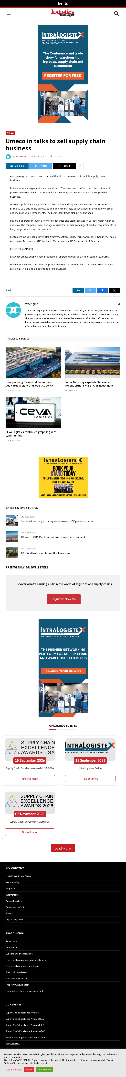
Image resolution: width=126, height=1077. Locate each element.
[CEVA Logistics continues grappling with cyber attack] (33, 412)
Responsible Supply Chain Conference (25, 1037)
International (12, 894)
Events (9, 913)
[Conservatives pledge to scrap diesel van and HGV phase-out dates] (12, 520)
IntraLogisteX (13, 1043)
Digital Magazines (14, 919)
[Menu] (9, 13)
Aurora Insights (14, 900)
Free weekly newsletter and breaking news (28, 959)
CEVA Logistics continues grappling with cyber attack (31, 433)
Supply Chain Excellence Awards (22, 1012)
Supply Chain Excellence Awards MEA (25, 1025)
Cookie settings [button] (13, 1069)
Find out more (30, 778)
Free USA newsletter (16, 972)
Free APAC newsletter (17, 984)
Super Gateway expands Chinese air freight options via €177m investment (89, 384)
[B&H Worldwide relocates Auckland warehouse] (12, 552)
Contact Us (11, 947)
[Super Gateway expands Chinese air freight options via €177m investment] (92, 362)
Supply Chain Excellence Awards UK (30, 821)
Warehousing (12, 882)
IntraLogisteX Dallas (90, 768)
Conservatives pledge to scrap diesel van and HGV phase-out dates (57, 521)
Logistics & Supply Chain (18, 876)
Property (10, 888)
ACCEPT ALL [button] (44, 1069)
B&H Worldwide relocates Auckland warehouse (46, 553)
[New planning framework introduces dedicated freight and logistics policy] (33, 362)
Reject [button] (29, 1069)
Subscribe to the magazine (19, 953)
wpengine (20, 156)
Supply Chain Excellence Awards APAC (25, 1031)
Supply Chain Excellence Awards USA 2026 (30, 768)
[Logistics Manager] (62, 13)
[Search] (116, 13)
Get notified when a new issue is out (24, 990)
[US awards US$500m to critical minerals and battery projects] (12, 536)
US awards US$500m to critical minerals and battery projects (53, 537)
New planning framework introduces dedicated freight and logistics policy (29, 384)
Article (10, 133)
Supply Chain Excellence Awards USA (25, 1018)
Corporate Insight (15, 907)
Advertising (12, 941)
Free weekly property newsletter (22, 966)
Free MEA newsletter (17, 978)
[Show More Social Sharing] (80, 166)
